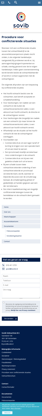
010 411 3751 (8, 341)
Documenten (6, 397)
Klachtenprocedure (9, 366)
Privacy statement (8, 369)
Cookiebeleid (6, 352)
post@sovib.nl (12, 269)
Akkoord (7, 413)
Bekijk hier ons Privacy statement (23, 310)
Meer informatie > (16, 408)
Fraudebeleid (6, 362)
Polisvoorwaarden (8, 400)
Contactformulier (8, 387)
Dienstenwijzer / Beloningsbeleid (14, 359)
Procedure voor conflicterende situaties (16, 372)
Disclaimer (5, 356)
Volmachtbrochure (8, 376)
